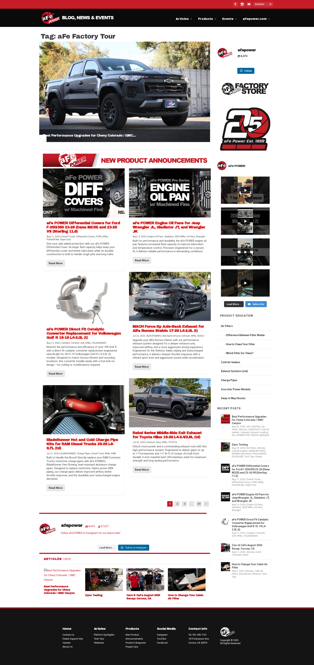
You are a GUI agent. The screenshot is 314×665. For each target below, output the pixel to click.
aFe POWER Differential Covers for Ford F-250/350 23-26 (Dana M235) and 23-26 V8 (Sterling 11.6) (251, 470)
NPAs (260, 482)
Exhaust (255, 432)
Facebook (162, 642)
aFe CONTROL (254, 426)
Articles (182, 19)
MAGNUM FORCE (257, 451)
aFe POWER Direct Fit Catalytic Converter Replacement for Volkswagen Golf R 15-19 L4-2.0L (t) (250, 524)
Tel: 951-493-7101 (197, 634)
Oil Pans (258, 507)
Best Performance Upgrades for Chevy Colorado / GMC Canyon (59, 589)
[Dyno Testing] (104, 579)
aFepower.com (255, 19)
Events (228, 19)
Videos (258, 456)
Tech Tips (249, 456)
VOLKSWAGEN (250, 536)
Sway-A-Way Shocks (233, 398)
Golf (234, 536)
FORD (254, 482)
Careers (67, 642)
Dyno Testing (93, 595)
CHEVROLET (254, 429)
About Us (68, 646)
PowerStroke (238, 485)
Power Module (259, 453)
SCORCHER (237, 456)
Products (205, 19)
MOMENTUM (243, 435)
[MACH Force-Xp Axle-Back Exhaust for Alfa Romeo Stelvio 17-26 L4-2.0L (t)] (170, 296)
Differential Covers (241, 482)
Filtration (256, 574)
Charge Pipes (229, 380)
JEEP (244, 507)
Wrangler (236, 510)
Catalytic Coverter (256, 533)
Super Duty (250, 485)
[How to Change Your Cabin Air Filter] (187, 579)
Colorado (244, 432)
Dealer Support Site (73, 638)
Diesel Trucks (254, 479)
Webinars (99, 642)
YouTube (161, 638)
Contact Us (68, 634)
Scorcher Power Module (235, 389)
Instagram (162, 634)
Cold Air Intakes (230, 362)
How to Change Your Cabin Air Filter (250, 566)
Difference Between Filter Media (245, 335)
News (248, 453)
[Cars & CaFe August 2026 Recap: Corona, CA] (145, 579)
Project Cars (132, 646)
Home (67, 628)
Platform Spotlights (259, 435)
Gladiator (236, 507)
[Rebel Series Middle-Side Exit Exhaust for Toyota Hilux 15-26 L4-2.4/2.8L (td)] (170, 402)
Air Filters (227, 326)
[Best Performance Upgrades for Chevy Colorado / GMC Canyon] (63, 575)
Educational (245, 574)
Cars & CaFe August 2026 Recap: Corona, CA (247, 547)
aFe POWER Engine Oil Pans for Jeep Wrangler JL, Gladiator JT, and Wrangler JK (251, 497)
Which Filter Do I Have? (239, 353)
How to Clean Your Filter (240, 344)
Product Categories (136, 642)
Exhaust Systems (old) (234, 371)
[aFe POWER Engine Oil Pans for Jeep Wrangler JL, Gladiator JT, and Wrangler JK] (170, 192)
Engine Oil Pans (255, 504)
